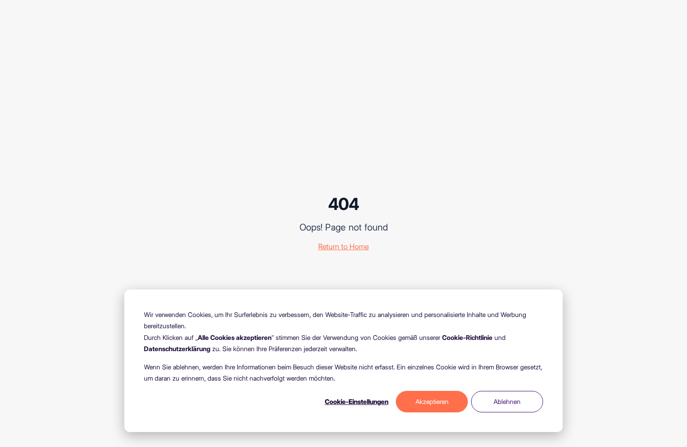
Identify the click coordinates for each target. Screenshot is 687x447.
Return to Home (343, 246)
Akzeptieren (432, 401)
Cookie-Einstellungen (356, 401)
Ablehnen (507, 401)
